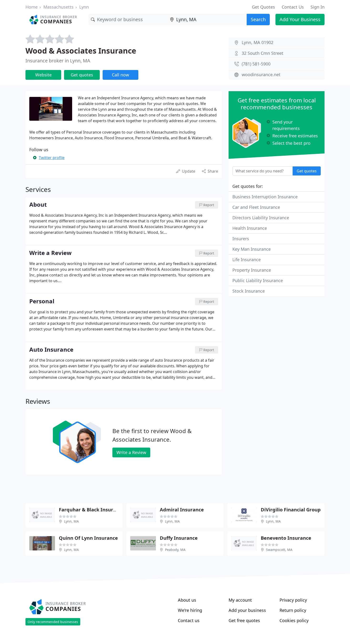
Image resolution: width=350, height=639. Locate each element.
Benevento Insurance (286, 538)
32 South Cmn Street (262, 53)
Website (43, 75)
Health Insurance (249, 228)
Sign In (317, 7)
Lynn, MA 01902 (257, 42)
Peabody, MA (175, 549)
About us (187, 600)
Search (258, 19)
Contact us (189, 620)
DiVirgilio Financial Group (291, 509)
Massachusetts (58, 7)
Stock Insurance (248, 291)
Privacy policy (293, 600)
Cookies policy (294, 620)
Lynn (84, 7)
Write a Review (131, 452)
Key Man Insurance (251, 249)
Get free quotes (244, 620)
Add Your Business (300, 19)
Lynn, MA (71, 521)
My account (240, 600)
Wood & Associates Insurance (80, 50)
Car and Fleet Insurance (256, 207)
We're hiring (190, 610)
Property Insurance (251, 270)
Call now (120, 75)
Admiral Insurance (182, 509)
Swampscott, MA (279, 549)
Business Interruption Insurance (265, 197)
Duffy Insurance (179, 538)
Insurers (240, 238)
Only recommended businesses (53, 621)
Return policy (293, 610)
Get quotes (82, 75)
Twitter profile (52, 157)
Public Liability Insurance (257, 280)
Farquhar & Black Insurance (91, 509)
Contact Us (293, 7)
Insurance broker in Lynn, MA (57, 60)
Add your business (247, 610)
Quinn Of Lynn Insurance (88, 538)
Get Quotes (263, 7)
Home (31, 7)
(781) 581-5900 (256, 64)
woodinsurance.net (261, 74)
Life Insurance (246, 259)
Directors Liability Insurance (260, 217)
